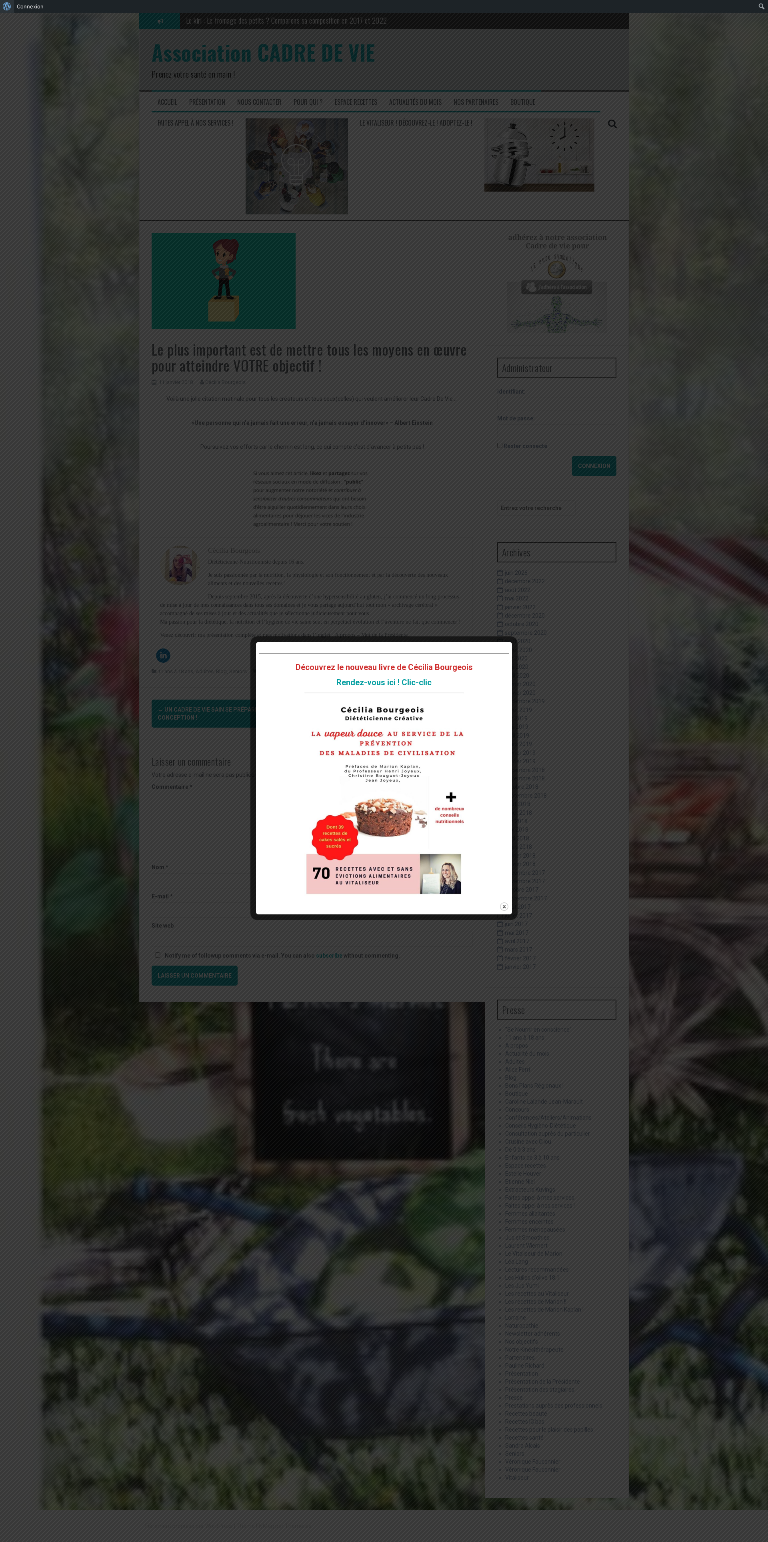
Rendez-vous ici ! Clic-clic (384, 682)
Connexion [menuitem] (30, 6)
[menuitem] (7, 6)
